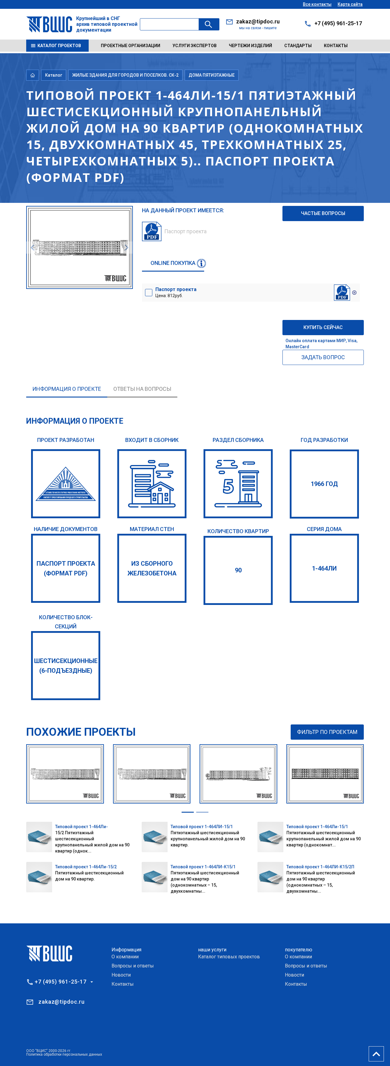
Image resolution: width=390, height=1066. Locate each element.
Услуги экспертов (194, 45)
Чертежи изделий (250, 45)
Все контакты (317, 4)
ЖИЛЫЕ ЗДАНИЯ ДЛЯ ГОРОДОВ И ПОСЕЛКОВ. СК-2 (125, 75)
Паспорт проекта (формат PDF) (66, 568)
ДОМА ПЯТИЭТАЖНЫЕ (212, 75)
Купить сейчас (323, 327)
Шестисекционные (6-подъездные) (66, 665)
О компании (125, 957)
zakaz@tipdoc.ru (258, 21)
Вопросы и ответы (133, 966)
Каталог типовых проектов (229, 957)
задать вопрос (323, 357)
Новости (121, 975)
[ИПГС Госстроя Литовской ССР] (65, 483)
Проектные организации (130, 45)
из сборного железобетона (151, 568)
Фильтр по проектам (327, 732)
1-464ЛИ (324, 568)
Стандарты (298, 45)
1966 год (324, 484)
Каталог (53, 75)
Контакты (336, 45)
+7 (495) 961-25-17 (338, 23)
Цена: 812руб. (176, 292)
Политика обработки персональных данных (64, 1054)
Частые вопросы (323, 213)
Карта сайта (350, 4)
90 (238, 570)
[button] (188, 812)
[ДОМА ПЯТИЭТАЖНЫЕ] (238, 483)
